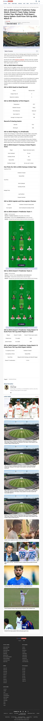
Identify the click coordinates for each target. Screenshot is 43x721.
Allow (24, 10)
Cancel (31, 10)
